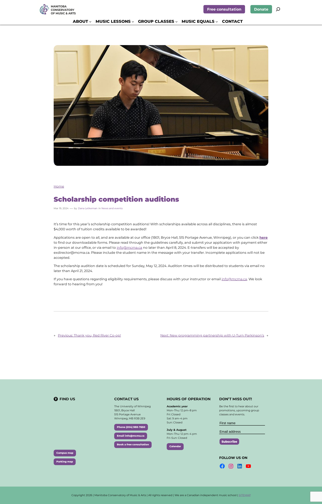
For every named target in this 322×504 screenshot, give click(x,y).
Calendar (175, 446)
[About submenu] (90, 21)
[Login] (247, 21)
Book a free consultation (133, 444)
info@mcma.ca (129, 248)
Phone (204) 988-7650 (131, 427)
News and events (112, 208)
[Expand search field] (278, 9)
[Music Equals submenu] (217, 21)
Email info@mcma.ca (130, 435)
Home (59, 186)
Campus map (64, 452)
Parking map (64, 461)
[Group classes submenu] (176, 21)
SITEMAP (245, 495)
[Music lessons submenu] (133, 21)
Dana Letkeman (87, 208)
